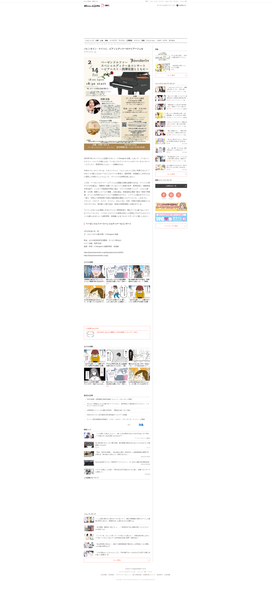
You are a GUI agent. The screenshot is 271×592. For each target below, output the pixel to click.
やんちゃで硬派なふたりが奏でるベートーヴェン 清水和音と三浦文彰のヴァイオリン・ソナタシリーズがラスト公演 (118, 405)
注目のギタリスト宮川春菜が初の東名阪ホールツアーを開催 (107, 415)
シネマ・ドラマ (162, 40)
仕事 (97, 40)
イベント (137, 40)
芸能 (143, 40)
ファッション (150, 40)
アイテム (122, 40)
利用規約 (111, 575)
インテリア (113, 40)
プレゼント (176, 1)
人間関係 (129, 40)
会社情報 (104, 575)
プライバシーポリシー (123, 575)
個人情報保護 (137, 575)
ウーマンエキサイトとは (127, 572)
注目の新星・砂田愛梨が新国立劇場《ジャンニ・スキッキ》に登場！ (110, 399)
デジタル (172, 40)
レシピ (155, 1)
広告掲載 (167, 575)
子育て (146, 1)
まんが (167, 1)
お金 (101, 40)
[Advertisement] (135, 23)
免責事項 (160, 575)
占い (171, 1)
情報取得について (149, 575)
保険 (106, 40)
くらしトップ (89, 40)
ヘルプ (150, 572)
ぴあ (95, 52)
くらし (151, 1)
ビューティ (161, 1)
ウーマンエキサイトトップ (166, 5)
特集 (156, 49)
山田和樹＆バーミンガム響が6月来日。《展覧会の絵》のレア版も (109, 410)
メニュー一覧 (183, 1)
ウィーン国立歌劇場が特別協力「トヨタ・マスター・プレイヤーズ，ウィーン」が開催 (116, 419)
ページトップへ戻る (171, 226)
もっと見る (117, 560)
